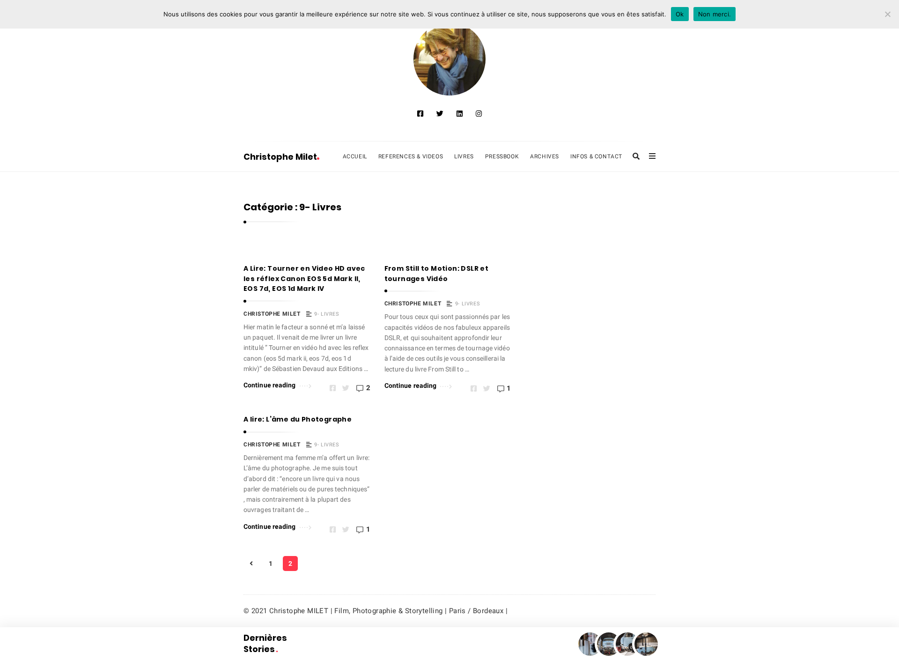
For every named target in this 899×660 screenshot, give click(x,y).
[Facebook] (420, 114)
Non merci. (714, 14)
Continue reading (269, 385)
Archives (544, 156)
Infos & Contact (596, 156)
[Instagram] (479, 114)
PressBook (502, 156)
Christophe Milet (280, 157)
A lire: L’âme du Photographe (297, 419)
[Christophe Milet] (449, 59)
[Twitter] (439, 114)
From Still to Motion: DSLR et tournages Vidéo (436, 273)
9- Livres (326, 314)
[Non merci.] (887, 14)
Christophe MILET (272, 314)
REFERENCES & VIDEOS (410, 156)
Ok (680, 14)
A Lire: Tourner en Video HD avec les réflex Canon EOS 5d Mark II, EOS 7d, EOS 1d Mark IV (304, 278)
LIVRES (464, 156)
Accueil (355, 156)
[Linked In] (460, 114)
